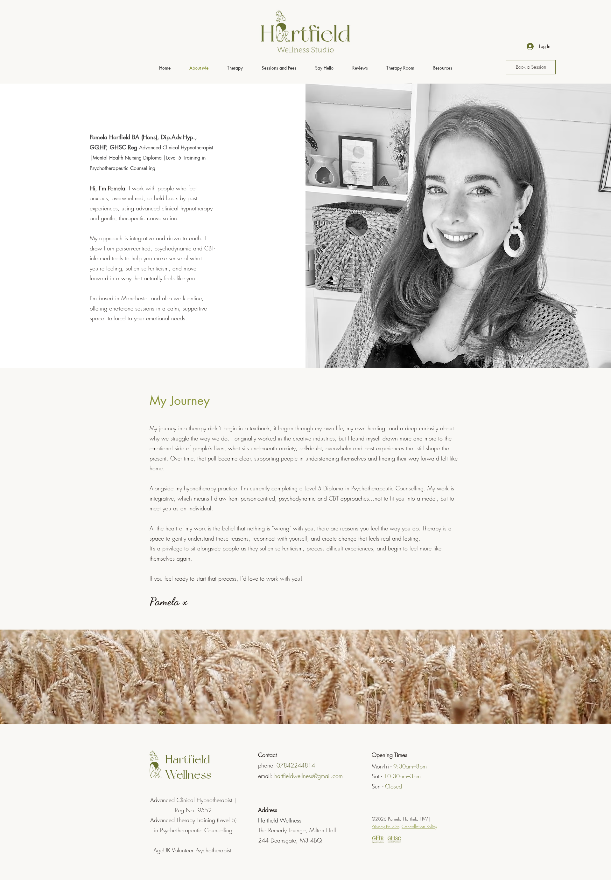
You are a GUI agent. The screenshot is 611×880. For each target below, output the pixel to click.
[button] (235, 68)
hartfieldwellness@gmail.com (308, 776)
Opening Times (389, 755)
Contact (267, 755)
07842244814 (296, 765)
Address (267, 810)
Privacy (385, 826)
